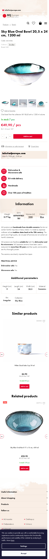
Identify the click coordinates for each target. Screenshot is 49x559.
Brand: (5, 47)
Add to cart (27, 136)
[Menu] (45, 23)
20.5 (30, 289)
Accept (23, 553)
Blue (42, 217)
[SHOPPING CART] (38, 23)
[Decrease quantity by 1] (2, 136)
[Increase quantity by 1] (9, 136)
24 (19, 289)
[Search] (28, 23)
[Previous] (2, 354)
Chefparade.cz (8, 524)
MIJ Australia (7, 519)
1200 (30, 217)
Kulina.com (7, 529)
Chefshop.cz (30, 519)
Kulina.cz (29, 524)
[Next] (47, 354)
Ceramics (42, 289)
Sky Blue (11, 44)
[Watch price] (33, 146)
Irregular (7, 300)
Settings (23, 546)
